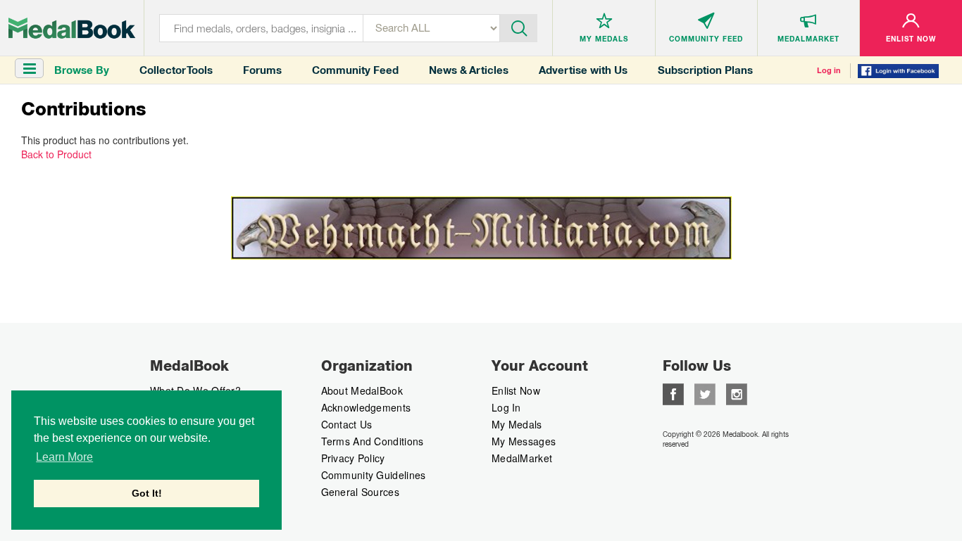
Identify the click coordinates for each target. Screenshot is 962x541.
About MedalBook (362, 390)
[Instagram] (736, 393)
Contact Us (347, 424)
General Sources (360, 492)
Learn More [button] (64, 457)
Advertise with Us (583, 70)
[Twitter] (705, 393)
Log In (506, 407)
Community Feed (355, 70)
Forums (262, 70)
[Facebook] (673, 393)
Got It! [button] (147, 493)
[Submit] (519, 26)
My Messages (524, 441)
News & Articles (468, 70)
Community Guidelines (373, 475)
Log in (829, 70)
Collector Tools (176, 70)
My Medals (517, 424)
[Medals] (72, 28)
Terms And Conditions (372, 441)
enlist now (516, 390)
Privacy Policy (353, 458)
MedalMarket (522, 458)
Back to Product (56, 154)
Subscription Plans (705, 70)
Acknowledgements (366, 407)
